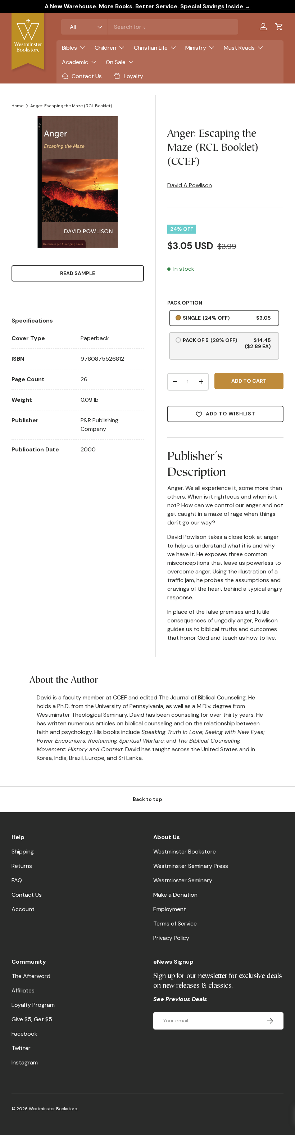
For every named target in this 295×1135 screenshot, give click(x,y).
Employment (169, 909)
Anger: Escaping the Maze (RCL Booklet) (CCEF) (73, 106)
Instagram (25, 1062)
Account (23, 909)
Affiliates (23, 990)
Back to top (147, 799)
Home (17, 106)
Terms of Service (175, 923)
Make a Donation (175, 894)
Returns (22, 866)
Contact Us (27, 894)
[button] (279, 27)
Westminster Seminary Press (190, 866)
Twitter (21, 1048)
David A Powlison (189, 185)
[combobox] (149, 27)
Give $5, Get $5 (32, 1019)
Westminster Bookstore (184, 851)
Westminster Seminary (182, 880)
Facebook (24, 1033)
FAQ (17, 880)
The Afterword (31, 976)
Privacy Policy (171, 938)
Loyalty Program (33, 1005)
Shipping (23, 851)
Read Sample (77, 273)
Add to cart (249, 381)
